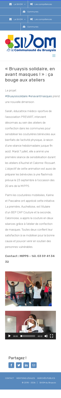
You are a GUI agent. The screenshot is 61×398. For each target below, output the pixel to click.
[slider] (28, 336)
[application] (30, 325)
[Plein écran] (51, 336)
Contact (9, 378)
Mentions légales (25, 378)
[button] (30, 325)
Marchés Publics (46, 378)
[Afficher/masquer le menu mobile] (54, 55)
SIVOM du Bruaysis (47, 383)
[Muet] (46, 336)
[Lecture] (9, 336)
